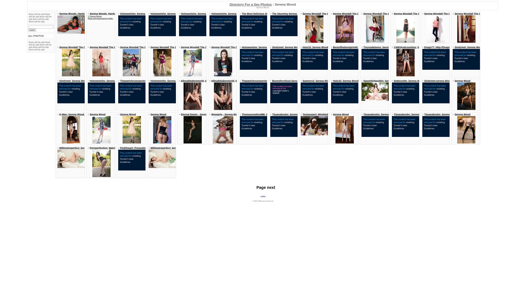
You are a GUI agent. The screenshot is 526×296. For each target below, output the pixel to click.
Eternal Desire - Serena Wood (198, 114)
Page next (265, 187)
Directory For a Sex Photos (251, 4)
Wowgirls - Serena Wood (225, 114)
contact (263, 196)
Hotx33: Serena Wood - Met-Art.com (324, 47)
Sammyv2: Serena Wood (317, 80)
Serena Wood (462, 80)
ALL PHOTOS (36, 36)
